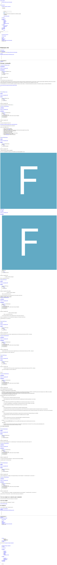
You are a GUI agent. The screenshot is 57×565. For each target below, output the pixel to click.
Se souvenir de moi (6, 13)
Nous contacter (4, 540)
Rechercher (5, 26)
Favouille (2, 210)
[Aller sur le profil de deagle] (1, 137)
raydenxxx (2, 107)
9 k (4, 145)
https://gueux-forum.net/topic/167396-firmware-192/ (7, 54)
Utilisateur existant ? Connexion (6, 6)
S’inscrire (3, 17)
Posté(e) (4, 68)
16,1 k (4, 114)
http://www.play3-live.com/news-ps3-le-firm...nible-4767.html (8, 85)
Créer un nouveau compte (3, 503)
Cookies (3, 541)
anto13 (1, 281)
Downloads (3, 28)
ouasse (1, 93)
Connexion (5, 14)
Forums (5, 20)
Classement (3, 27)
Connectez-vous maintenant (4, 508)
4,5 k (4, 271)
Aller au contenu (2, 0)
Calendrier (5, 552)
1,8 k (4, 99)
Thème (3, 538)
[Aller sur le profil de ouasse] (3, 98)
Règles (4, 553)
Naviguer (3, 19)
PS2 (8, 134)
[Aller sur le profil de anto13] (1, 279)
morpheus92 (3, 51)
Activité (3, 24)
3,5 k (4, 287)
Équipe (5, 22)
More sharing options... (3, 60)
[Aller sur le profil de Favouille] (28, 208)
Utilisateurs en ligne (6, 23)
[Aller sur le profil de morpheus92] (4, 71)
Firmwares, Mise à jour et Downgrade (12, 52)
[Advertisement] (28, 44)
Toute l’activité (6, 25)
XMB (9, 129)
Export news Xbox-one (5, 34)
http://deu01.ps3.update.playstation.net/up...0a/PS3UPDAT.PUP (8, 124)
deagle (1, 142)
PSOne (7, 134)
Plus (2, 29)
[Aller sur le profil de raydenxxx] (2, 106)
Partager (1, 53)
